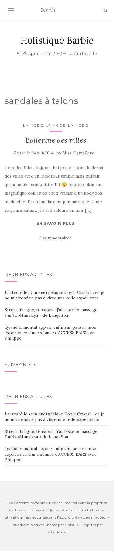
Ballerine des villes (55, 140)
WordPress (57, 532)
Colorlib (72, 524)
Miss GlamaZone (78, 153)
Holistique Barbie (57, 40)
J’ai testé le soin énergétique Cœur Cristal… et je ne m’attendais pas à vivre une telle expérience (54, 295)
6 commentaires (55, 238)
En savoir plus (55, 223)
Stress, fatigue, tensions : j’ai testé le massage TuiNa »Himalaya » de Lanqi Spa (51, 312)
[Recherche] (105, 10)
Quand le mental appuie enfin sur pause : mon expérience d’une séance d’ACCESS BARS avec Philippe (50, 332)
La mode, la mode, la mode (55, 125)
